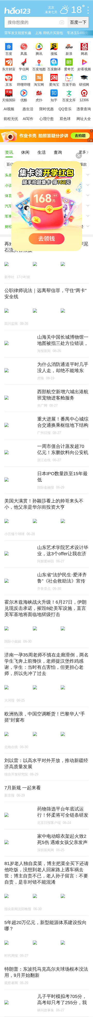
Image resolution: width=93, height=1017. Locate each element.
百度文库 (69, 100)
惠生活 (27, 109)
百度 (8, 53)
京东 (8, 84)
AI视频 (9, 109)
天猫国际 (9, 100)
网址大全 (83, 119)
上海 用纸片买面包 (49, 33)
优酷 (23, 100)
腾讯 (39, 53)
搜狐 (54, 53)
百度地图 (39, 69)
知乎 (54, 100)
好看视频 (84, 69)
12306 (84, 100)
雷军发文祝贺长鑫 (17, 33)
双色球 (65, 119)
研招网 (84, 84)
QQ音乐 (65, 109)
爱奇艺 (69, 69)
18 (76, 10)
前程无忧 (11, 119)
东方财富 (9, 69)
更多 (82, 152)
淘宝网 (39, 84)
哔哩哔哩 (23, 84)
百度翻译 (54, 69)
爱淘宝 (54, 84)
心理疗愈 (46, 119)
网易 (84, 53)
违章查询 (83, 109)
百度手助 (69, 84)
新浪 (69, 53)
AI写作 (28, 119)
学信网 (24, 69)
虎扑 (39, 100)
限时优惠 (46, 109)
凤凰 (23, 53)
